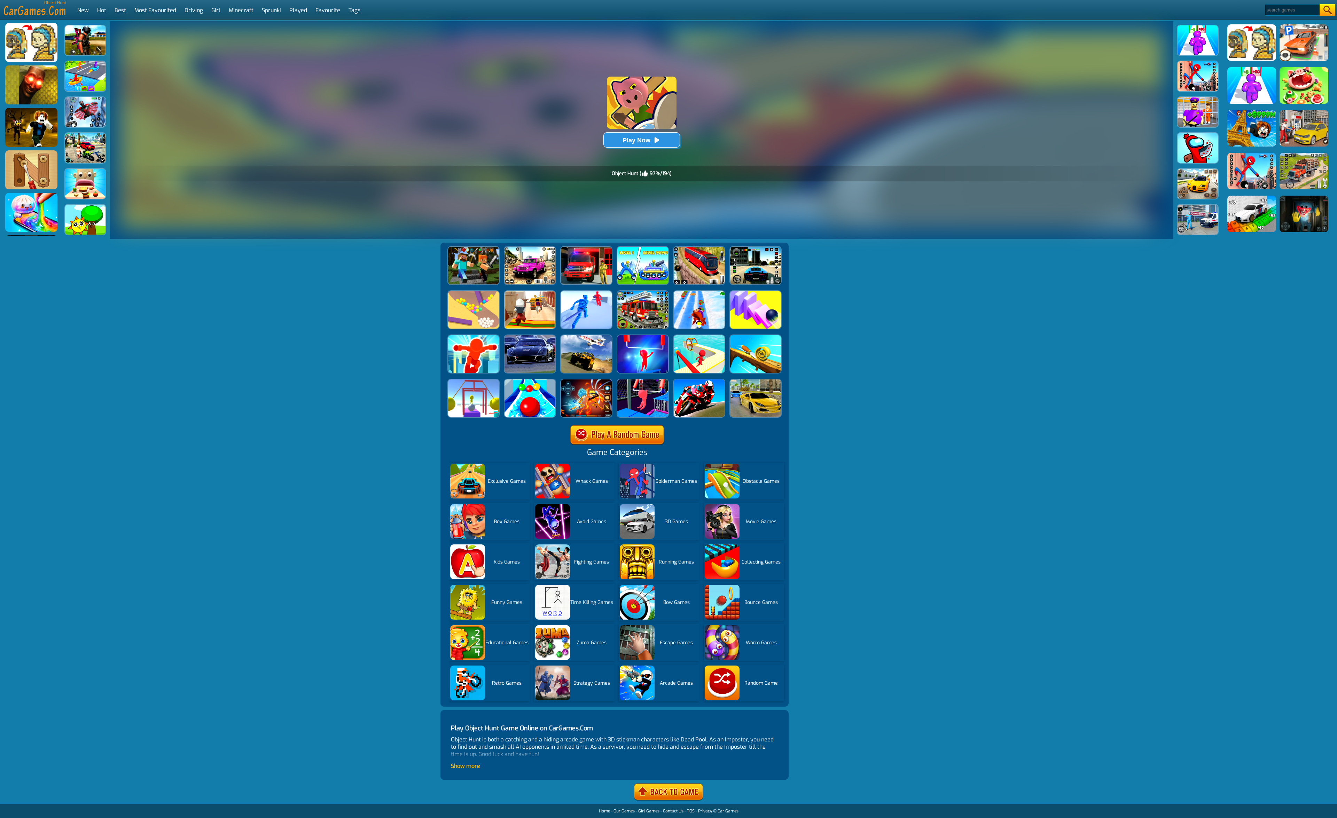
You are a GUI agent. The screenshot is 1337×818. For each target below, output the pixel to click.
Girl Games (648, 811)
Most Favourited (155, 10)
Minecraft (241, 10)
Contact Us (673, 811)
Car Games (728, 811)
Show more (465, 766)
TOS (691, 811)
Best (120, 10)
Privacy (705, 811)
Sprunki (271, 10)
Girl (215, 10)
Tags (354, 10)
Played (298, 10)
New (83, 10)
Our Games (624, 811)
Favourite (327, 10)
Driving (194, 10)
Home (604, 811)
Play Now (636, 140)
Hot (101, 10)
